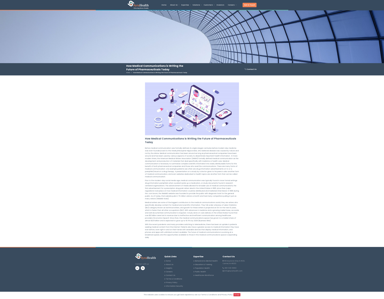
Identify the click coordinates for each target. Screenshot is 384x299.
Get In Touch (249, 5)
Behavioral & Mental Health (206, 261)
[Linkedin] (137, 268)
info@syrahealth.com (233, 271)
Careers (169, 272)
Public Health (200, 272)
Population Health (202, 268)
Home (128, 72)
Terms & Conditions (173, 279)
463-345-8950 (230, 268)
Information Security (174, 286)
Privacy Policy (171, 282)
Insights (168, 268)
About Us (169, 264)
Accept (237, 295)
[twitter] (143, 268)
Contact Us (251, 69)
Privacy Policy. (227, 295)
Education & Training (203, 264)
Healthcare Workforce (204, 275)
